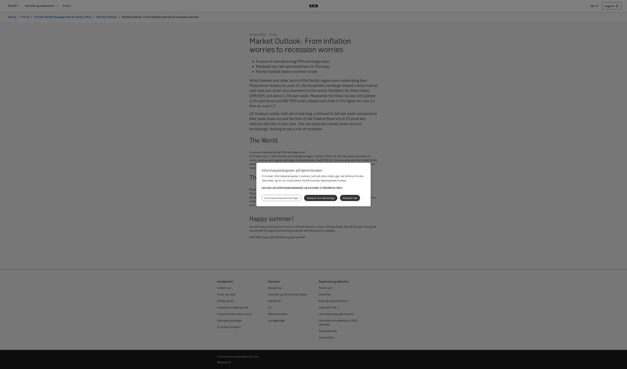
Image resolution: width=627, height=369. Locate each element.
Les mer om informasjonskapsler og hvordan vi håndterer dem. (302, 187)
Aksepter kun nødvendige (321, 198)
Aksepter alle (350, 198)
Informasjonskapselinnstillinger (281, 198)
